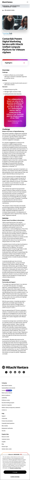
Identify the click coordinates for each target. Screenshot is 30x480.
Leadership (4, 397)
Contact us (4, 410)
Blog (3, 444)
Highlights (8, 63)
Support (3, 416)
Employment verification (7, 428)
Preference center (6, 400)
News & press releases (7, 392)
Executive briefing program (8, 402)
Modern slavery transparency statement (11, 407)
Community (4, 418)
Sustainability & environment (8, 388)
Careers (3, 390)
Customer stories (6, 439)
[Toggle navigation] (27, 2)
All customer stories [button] (10, 10)
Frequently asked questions (8, 423)
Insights (4, 441)
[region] (15, 467)
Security (3, 430)
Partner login (5, 446)
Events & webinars (6, 395)
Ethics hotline (5, 425)
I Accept (15, 472)
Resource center (5, 436)
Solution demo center (7, 449)
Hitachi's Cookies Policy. (15, 468)
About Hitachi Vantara (7, 385)
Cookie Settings (15, 476)
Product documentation (7, 421)
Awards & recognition (7, 405)
